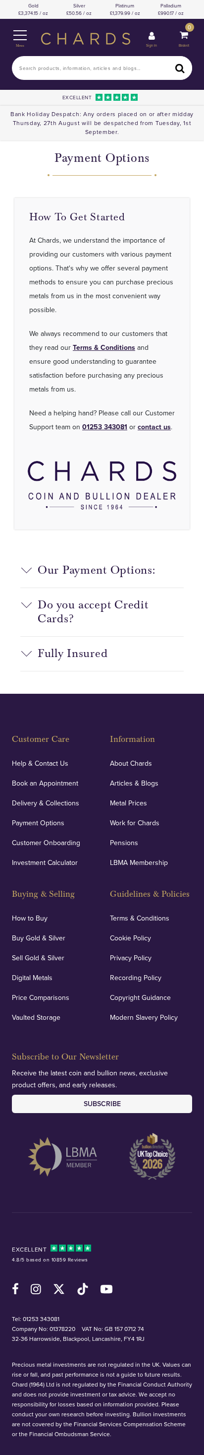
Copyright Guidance (140, 997)
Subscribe (102, 1104)
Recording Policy (135, 978)
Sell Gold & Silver (38, 958)
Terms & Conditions (104, 347)
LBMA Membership (139, 862)
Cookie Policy (130, 938)
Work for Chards (134, 823)
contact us (154, 427)
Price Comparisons (40, 997)
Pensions (124, 843)
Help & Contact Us (40, 763)
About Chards (131, 763)
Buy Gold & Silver (38, 938)
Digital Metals (32, 978)
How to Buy (30, 918)
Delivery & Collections (45, 803)
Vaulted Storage (36, 1017)
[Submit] (180, 68)
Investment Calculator (45, 862)
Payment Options (38, 823)
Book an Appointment (45, 783)
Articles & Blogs (134, 783)
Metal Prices (128, 803)
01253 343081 (104, 427)
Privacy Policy (131, 958)
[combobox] (102, 68)
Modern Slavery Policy (144, 1017)
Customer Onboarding (46, 843)
